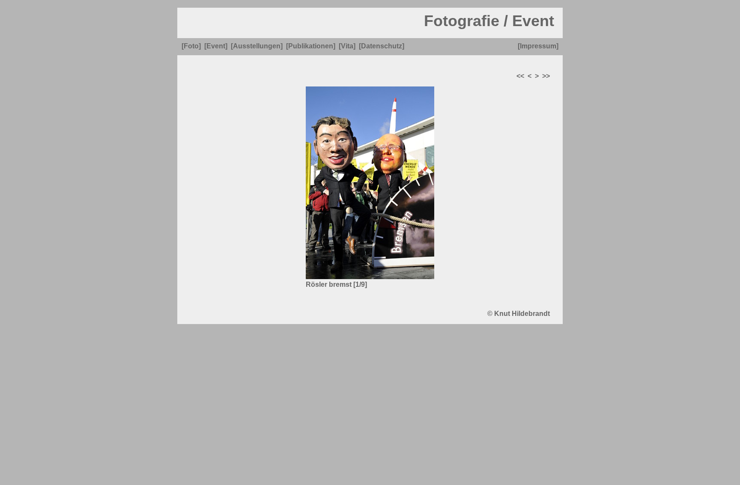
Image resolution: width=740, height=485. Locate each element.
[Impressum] (538, 46)
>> (546, 76)
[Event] (215, 46)
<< (520, 76)
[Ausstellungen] (257, 46)
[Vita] (347, 46)
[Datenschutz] (381, 46)
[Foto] (191, 46)
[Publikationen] (310, 46)
